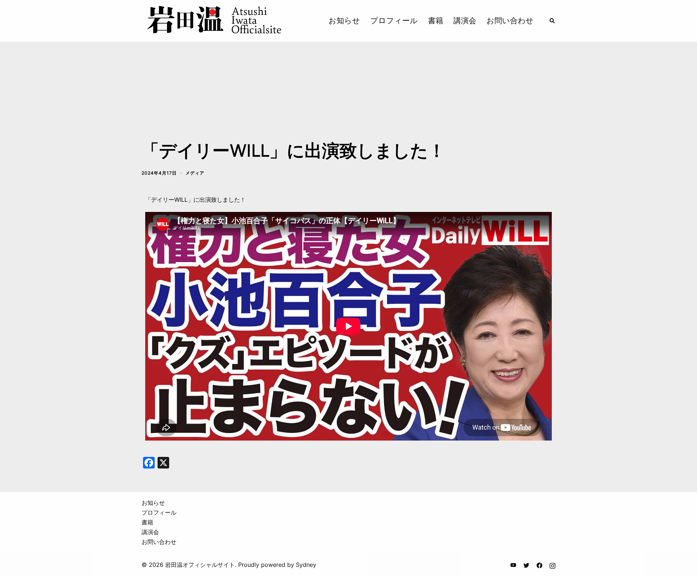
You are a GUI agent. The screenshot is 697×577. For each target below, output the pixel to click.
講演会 (464, 20)
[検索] (552, 21)
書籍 (435, 20)
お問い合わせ (510, 20)
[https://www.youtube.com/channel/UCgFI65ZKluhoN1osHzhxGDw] (513, 564)
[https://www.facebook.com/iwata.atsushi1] (539, 564)
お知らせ (344, 20)
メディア (195, 173)
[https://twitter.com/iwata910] (526, 564)
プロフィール (394, 20)
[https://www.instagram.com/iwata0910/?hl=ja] (552, 564)
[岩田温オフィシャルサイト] (214, 20)
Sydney (306, 564)
